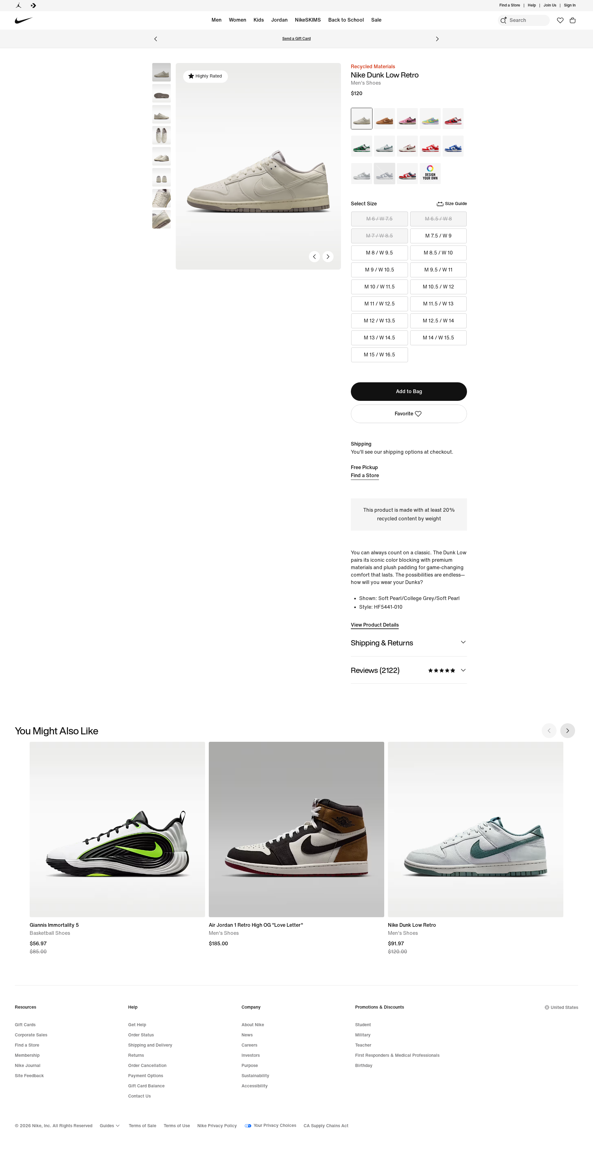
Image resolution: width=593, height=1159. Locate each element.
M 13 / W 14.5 (379, 337)
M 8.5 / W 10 (438, 252)
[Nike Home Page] (24, 20)
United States (564, 1007)
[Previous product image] (314, 256)
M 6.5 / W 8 (438, 218)
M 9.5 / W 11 (438, 269)
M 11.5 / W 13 (438, 303)
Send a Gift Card (296, 39)
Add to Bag (409, 391)
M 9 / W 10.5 (379, 269)
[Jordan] (18, 5)
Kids (259, 20)
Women (237, 20)
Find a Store (365, 475)
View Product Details (375, 625)
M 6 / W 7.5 (379, 218)
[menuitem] (538, 5)
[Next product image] (328, 256)
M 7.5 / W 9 (438, 235)
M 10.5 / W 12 (438, 286)
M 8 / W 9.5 (379, 252)
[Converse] (33, 5)
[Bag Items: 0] (572, 20)
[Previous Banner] (155, 38)
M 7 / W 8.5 (379, 235)
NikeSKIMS (308, 20)
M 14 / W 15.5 (438, 337)
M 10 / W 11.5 (379, 286)
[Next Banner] (437, 38)
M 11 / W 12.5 (379, 303)
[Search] (503, 20)
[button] (161, 93)
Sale (376, 20)
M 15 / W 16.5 (379, 354)
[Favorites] (560, 20)
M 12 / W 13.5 (379, 320)
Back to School (346, 20)
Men (216, 20)
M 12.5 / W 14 (438, 320)
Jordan (279, 20)
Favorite (404, 413)
